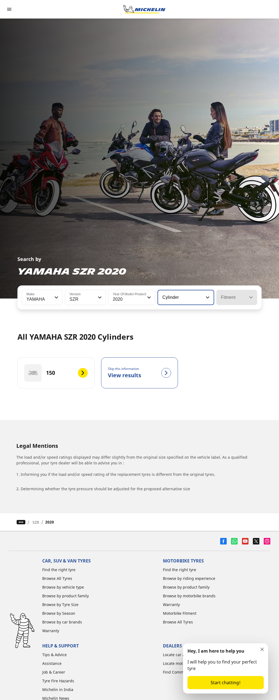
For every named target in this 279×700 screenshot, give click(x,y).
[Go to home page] (144, 9)
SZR (35, 522)
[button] (56, 297)
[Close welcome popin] (262, 649)
